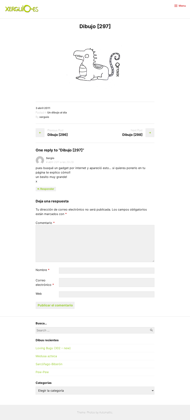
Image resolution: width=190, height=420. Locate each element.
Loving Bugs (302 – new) (53, 348)
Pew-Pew (42, 372)
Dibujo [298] (132, 135)
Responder (47, 188)
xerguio (44, 116)
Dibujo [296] (58, 135)
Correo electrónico (45, 282)
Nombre (43, 270)
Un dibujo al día (57, 112)
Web (39, 293)
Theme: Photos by (88, 412)
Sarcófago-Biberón (49, 364)
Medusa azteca (46, 356)
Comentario (45, 223)
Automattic (105, 412)
